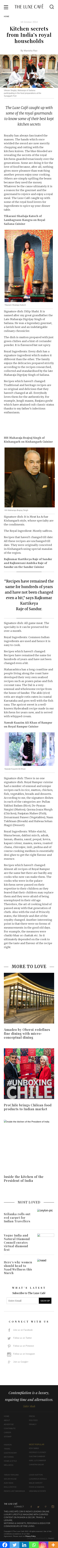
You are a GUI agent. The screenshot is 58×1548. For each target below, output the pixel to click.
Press (32, 1416)
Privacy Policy (30, 1536)
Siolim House (10, 1479)
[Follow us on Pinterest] (45, 1506)
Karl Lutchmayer (37, 1460)
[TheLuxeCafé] (29, 7)
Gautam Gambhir (37, 1456)
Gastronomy (10, 1453)
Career (7, 1432)
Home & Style (10, 1461)
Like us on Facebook (23, 1330)
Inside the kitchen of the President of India (24, 1178)
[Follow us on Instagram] (53, 1506)
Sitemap (7, 1437)
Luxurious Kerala (38, 1479)
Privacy (32, 1424)
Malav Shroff (36, 1483)
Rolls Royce (10, 1487)
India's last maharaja (14, 1491)
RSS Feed (33, 1420)
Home (6, 16)
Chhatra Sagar (36, 1465)
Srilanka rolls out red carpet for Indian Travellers (17, 1217)
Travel (7, 1449)
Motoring (9, 1457)
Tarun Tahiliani (11, 1475)
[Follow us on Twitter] (38, 1506)
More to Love (29, 966)
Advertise (9, 1424)
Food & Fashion (36, 1487)
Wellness (8, 1465)
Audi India (8, 1483)
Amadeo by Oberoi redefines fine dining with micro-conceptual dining (27, 1033)
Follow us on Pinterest (23, 1346)
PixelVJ (51, 1538)
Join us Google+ (21, 1362)
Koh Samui (34, 1448)
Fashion (8, 1445)
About (7, 1420)
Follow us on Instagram (24, 1354)
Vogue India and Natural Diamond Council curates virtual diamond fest (17, 1242)
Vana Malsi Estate (37, 1491)
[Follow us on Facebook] (31, 1506)
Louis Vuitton (36, 1475)
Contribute (9, 1428)
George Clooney (37, 1452)
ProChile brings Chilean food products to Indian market (28, 1107)
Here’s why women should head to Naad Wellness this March (18, 1267)
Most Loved (29, 1202)
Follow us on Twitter (22, 1338)
